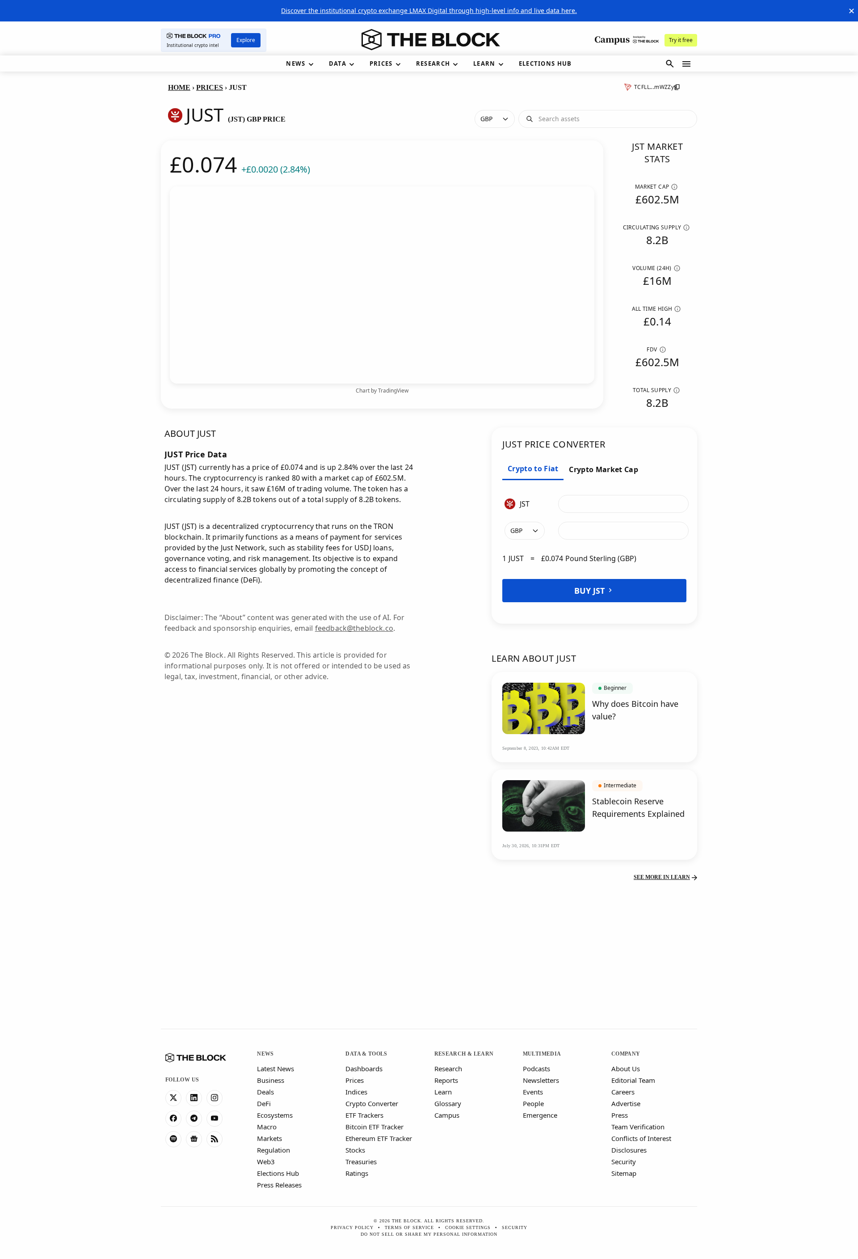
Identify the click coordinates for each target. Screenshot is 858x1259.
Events (533, 1091)
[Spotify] (173, 1139)
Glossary (447, 1103)
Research (448, 1068)
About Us (625, 1068)
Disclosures (629, 1149)
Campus (446, 1115)
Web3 (266, 1161)
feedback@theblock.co (354, 628)
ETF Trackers (364, 1115)
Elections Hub (278, 1173)
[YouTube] (214, 1119)
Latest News (275, 1068)
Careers (623, 1091)
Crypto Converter (371, 1103)
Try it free (681, 40)
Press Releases (279, 1184)
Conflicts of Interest (641, 1138)
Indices (356, 1091)
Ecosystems (275, 1115)
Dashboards (364, 1068)
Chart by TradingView (382, 390)
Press (619, 1115)
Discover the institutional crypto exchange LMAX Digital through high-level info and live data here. (429, 10)
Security (623, 1161)
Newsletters (541, 1080)
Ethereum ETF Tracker (378, 1138)
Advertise (625, 1103)
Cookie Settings (468, 1227)
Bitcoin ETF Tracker (374, 1126)
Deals (265, 1091)
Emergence (540, 1115)
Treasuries (361, 1161)
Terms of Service (409, 1227)
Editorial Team (633, 1080)
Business (270, 1080)
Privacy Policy (352, 1227)
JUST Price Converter (553, 444)
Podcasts (536, 1068)
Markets (269, 1138)
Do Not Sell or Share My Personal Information (429, 1234)
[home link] (430, 40)
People (533, 1103)
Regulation (273, 1149)
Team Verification (638, 1126)
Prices (209, 87)
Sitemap (623, 1173)
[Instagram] (214, 1098)
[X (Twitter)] (173, 1098)
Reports (446, 1080)
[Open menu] (686, 64)
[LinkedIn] (194, 1098)
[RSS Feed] (214, 1139)
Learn (443, 1091)
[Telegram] (194, 1119)
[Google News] (194, 1139)
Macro (267, 1126)
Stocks (355, 1149)
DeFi (264, 1103)
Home (179, 87)
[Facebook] (173, 1119)
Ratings (356, 1173)
